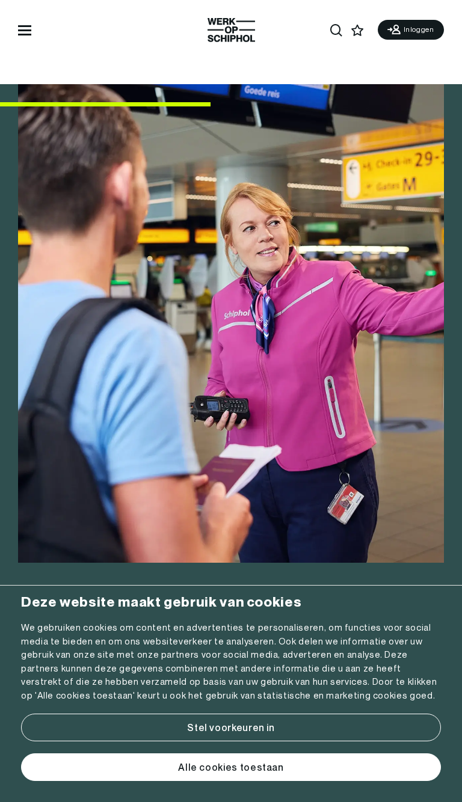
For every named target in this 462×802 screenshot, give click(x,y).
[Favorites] (357, 30)
